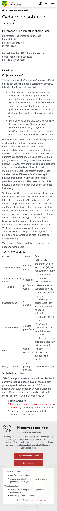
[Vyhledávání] (40, 3)
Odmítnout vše (28, 463)
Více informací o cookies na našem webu (29, 500)
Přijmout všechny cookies (28, 456)
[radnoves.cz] (4, 10)
